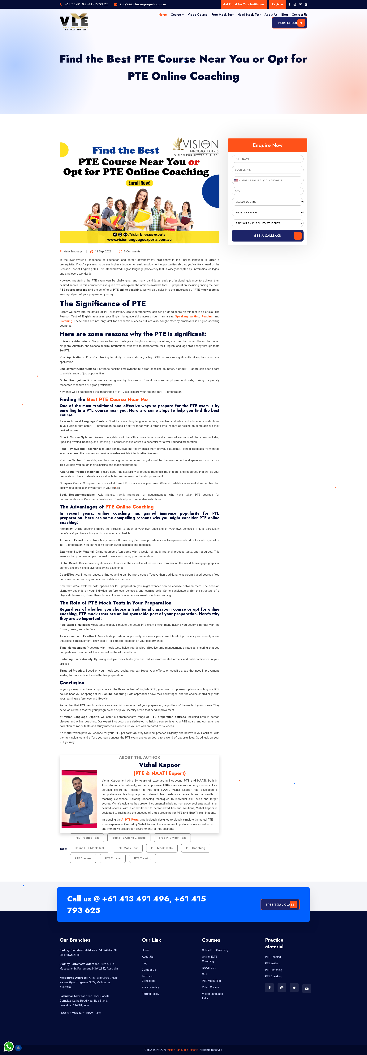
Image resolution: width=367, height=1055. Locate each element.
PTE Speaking (273, 976)
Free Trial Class (280, 905)
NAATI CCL (209, 968)
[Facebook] (290, 4)
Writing (194, 316)
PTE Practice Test (87, 837)
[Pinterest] (306, 4)
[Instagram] (295, 4)
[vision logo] (74, 22)
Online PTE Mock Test (89, 848)
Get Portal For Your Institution (244, 4)
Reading (207, 316)
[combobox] (236, 180)
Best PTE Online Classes (128, 837)
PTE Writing (272, 963)
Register (277, 4)
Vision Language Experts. (183, 1050)
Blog (284, 14)
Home (162, 14)
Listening (66, 321)
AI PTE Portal (130, 819)
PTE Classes (83, 858)
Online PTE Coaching (215, 950)
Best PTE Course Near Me (117, 399)
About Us (271, 14)
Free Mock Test (222, 14)
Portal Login (289, 23)
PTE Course (113, 858)
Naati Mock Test (249, 14)
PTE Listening (273, 970)
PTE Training (142, 858)
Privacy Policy (150, 987)
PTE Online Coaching (129, 506)
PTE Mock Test (128, 848)
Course (176, 14)
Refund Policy (150, 994)
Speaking (181, 316)
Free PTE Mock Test (172, 837)
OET (204, 974)
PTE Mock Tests (162, 848)
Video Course (198, 14)
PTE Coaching (195, 848)
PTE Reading (273, 957)
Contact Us (299, 14)
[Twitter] (300, 4)
